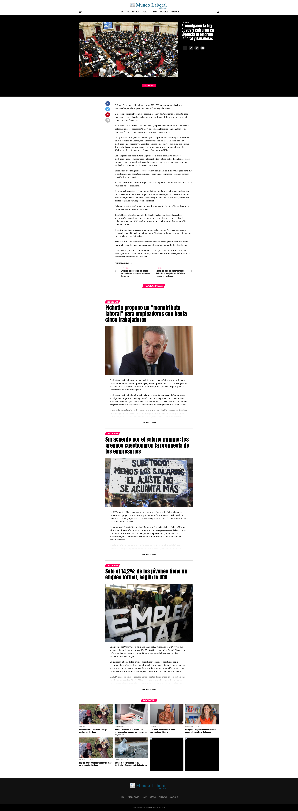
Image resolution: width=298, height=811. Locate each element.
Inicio (121, 11)
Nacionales (175, 11)
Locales (144, 11)
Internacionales (133, 11)
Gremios (154, 11)
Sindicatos (164, 11)
